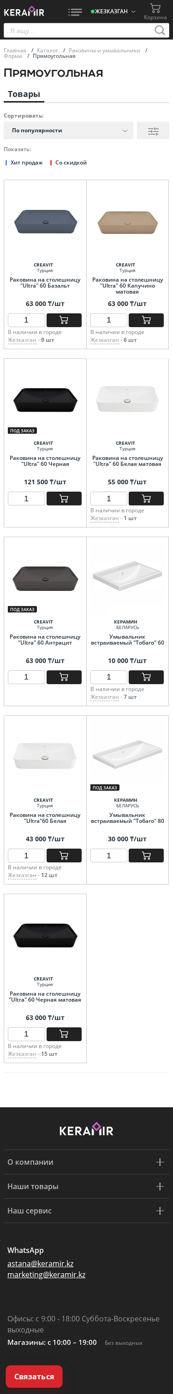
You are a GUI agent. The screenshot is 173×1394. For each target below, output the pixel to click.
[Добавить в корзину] (64, 320)
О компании (30, 1162)
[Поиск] (160, 30)
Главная (16, 50)
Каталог (48, 50)
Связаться (34, 1376)
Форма (14, 56)
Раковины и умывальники (105, 50)
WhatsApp (25, 1250)
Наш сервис (29, 1211)
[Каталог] (75, 11)
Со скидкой (71, 162)
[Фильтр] (153, 130)
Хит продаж (27, 162)
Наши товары (33, 1186)
